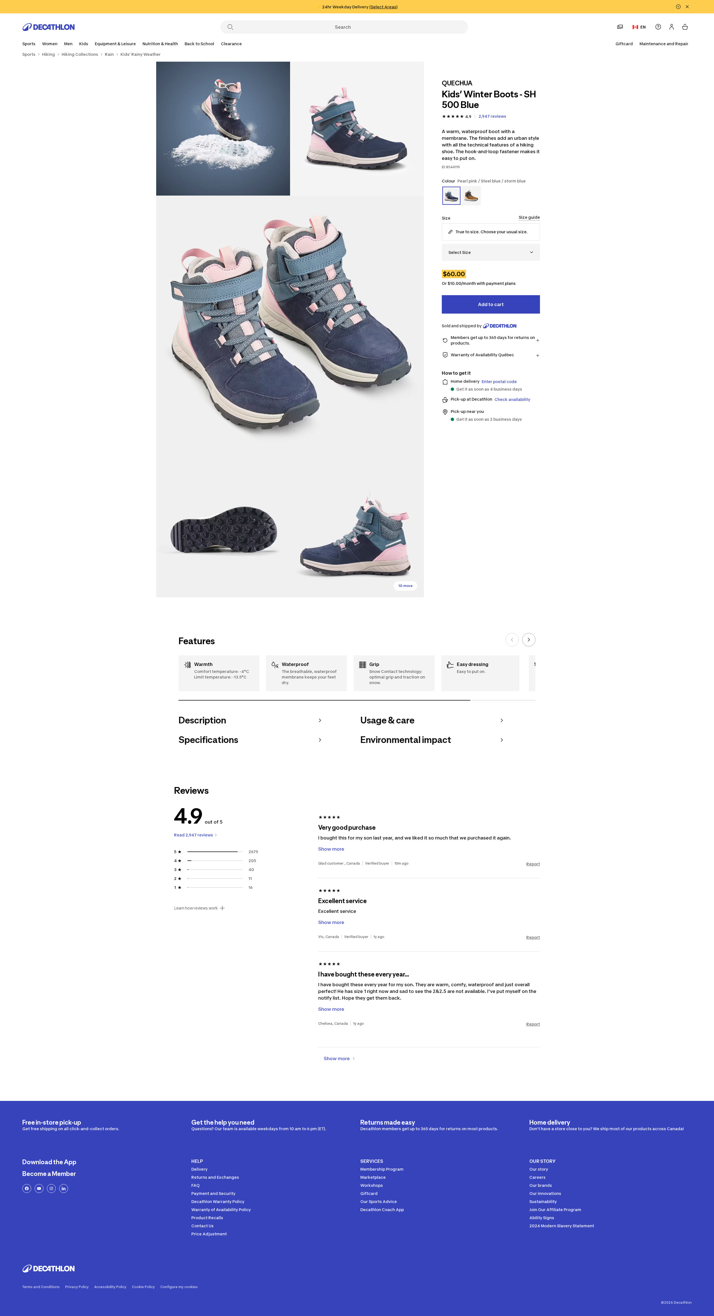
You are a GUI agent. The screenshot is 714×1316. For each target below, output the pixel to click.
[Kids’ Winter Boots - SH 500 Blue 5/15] (357, 530)
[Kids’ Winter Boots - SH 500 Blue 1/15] (357, 129)
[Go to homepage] (48, 27)
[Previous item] (512, 639)
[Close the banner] (687, 6)
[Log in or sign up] (671, 26)
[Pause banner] (678, 6)
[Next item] (529, 639)
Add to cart (491, 304)
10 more (405, 586)
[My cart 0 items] (685, 26)
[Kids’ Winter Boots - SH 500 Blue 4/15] (223, 530)
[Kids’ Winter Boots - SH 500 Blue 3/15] (290, 329)
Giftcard (624, 43)
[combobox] (491, 252)
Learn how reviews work (196, 908)
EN (643, 27)
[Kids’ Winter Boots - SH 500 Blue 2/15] (223, 129)
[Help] (658, 26)
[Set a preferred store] (620, 26)
